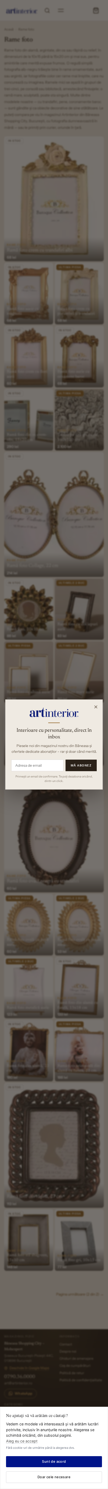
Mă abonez (81, 765)
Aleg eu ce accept (21, 1441)
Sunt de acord (54, 1461)
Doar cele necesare (54, 1477)
